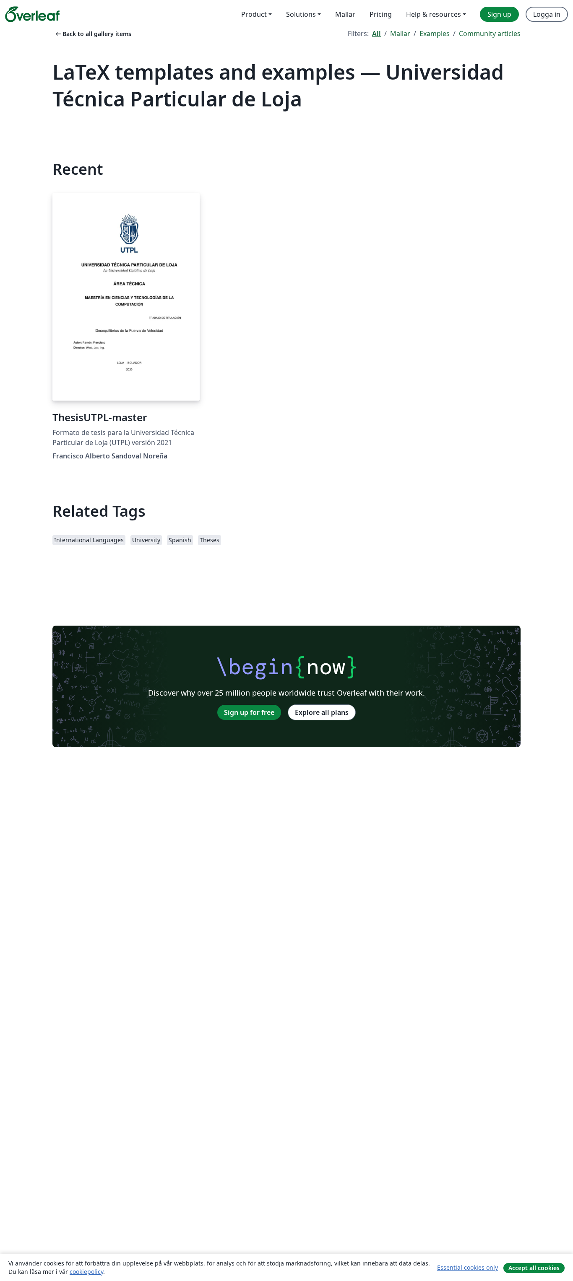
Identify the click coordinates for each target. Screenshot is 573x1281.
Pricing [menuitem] (381, 14)
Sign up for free (249, 712)
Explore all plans (322, 712)
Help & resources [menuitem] (433, 14)
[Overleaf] (32, 14)
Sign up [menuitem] (499, 14)
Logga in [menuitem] (546, 14)
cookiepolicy (86, 1272)
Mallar (400, 33)
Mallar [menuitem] (345, 14)
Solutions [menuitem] (301, 14)
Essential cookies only (467, 1267)
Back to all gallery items (92, 34)
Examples (434, 33)
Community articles (490, 33)
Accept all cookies (534, 1268)
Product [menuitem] (254, 14)
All (376, 33)
